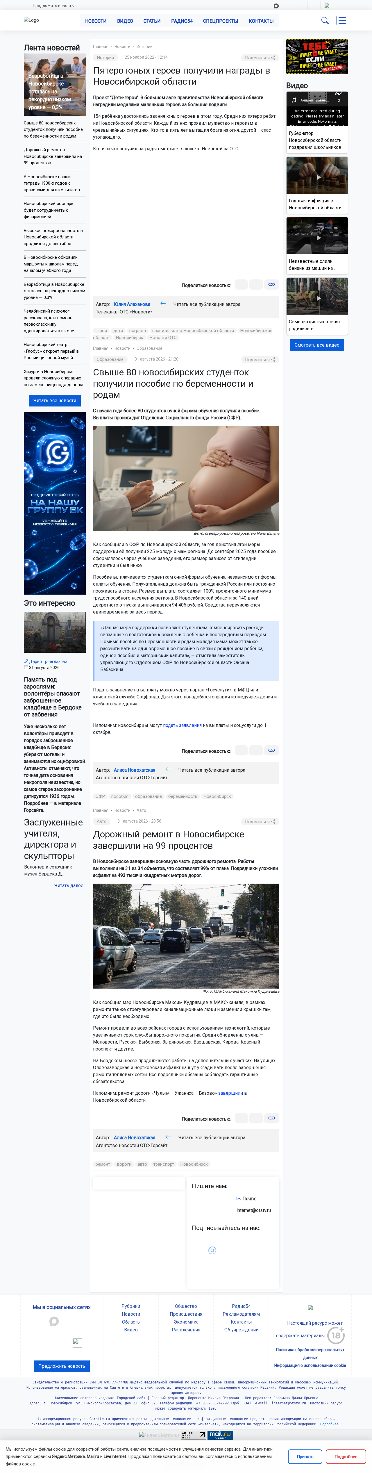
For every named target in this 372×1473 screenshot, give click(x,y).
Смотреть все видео (317, 345)
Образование (149, 348)
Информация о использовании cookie (310, 1365)
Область (131, 1322)
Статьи (152, 21)
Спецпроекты (220, 21)
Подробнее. (329, 1424)
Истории (145, 46)
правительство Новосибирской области (193, 330)
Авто (141, 810)
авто (142, 1164)
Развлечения (186, 1330)
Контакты (261, 21)
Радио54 (182, 21)
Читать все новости (54, 400)
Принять (305, 1456)
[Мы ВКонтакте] (55, 503)
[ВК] (241, 284)
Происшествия (186, 1314)
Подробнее (346, 1456)
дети (118, 330)
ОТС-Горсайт (153, 777)
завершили (230, 1093)
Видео (125, 21)
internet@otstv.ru (254, 1210)
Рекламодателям (241, 1314)
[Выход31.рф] (317, 56)
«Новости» (141, 312)
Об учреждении (241, 1330)
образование (148, 796)
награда (137, 330)
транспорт (163, 1164)
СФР (100, 796)
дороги (124, 1164)
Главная (100, 46)
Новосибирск (129, 337)
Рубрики (130, 1306)
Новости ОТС (163, 337)
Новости (96, 21)
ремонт (103, 1164)
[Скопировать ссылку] (271, 284)
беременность (182, 796)
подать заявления (182, 725)
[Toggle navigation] (342, 20)
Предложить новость (53, 5)
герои (101, 330)
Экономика (186, 1322)
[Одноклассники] (256, 284)
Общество (186, 1306)
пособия (120, 796)
